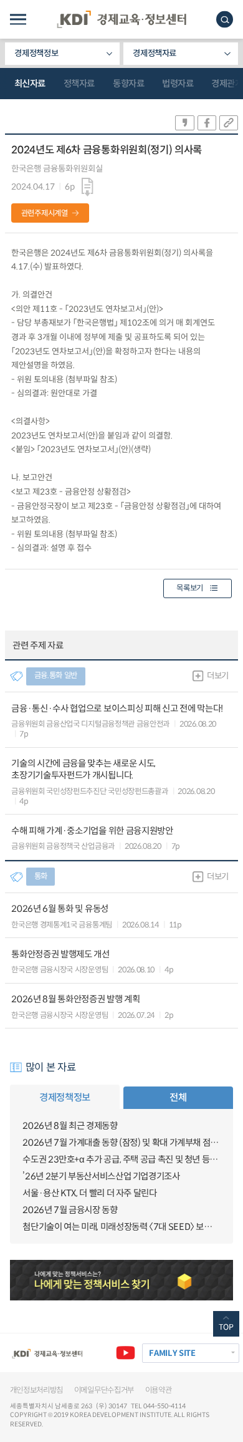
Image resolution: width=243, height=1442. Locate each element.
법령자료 (177, 83)
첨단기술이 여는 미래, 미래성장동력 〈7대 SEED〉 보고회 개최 (121, 1226)
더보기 (218, 675)
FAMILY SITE (172, 1353)
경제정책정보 (36, 53)
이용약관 (158, 1390)
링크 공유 (228, 122)
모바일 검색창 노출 (224, 19)
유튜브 (125, 1353)
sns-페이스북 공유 (207, 122)
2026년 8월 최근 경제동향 (69, 1125)
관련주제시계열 (44, 213)
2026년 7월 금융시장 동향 (69, 1210)
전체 (177, 1097)
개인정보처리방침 (37, 1390)
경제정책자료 (154, 53)
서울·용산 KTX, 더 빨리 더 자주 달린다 (89, 1193)
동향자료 (128, 83)
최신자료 (29, 83)
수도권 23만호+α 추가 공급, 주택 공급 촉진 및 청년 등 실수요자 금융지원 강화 (121, 1159)
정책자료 (79, 83)
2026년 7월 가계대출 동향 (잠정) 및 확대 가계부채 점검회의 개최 (121, 1142)
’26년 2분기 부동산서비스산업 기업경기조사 (100, 1176)
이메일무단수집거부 (104, 1390)
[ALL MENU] (18, 19)
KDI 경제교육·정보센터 (121, 19)
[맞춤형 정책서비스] (122, 1280)
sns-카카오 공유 (184, 122)
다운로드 (88, 187)
